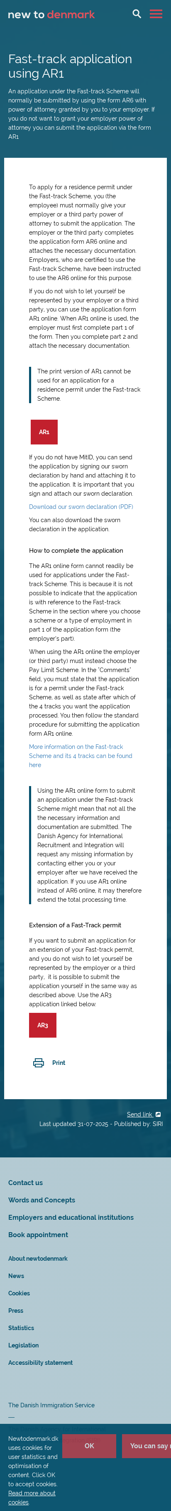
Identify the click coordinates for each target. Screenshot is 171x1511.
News (16, 1276)
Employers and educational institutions (71, 1217)
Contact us (25, 1183)
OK (89, 1446)
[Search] (137, 13)
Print (58, 1063)
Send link (140, 1114)
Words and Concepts (41, 1200)
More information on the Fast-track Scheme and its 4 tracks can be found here (80, 756)
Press (15, 1310)
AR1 (44, 432)
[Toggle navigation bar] (157, 13)
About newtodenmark (38, 1258)
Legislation (23, 1345)
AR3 (42, 1025)
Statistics (21, 1328)
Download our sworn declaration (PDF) (81, 507)
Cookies (19, 1293)
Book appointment (38, 1235)
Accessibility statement (40, 1362)
